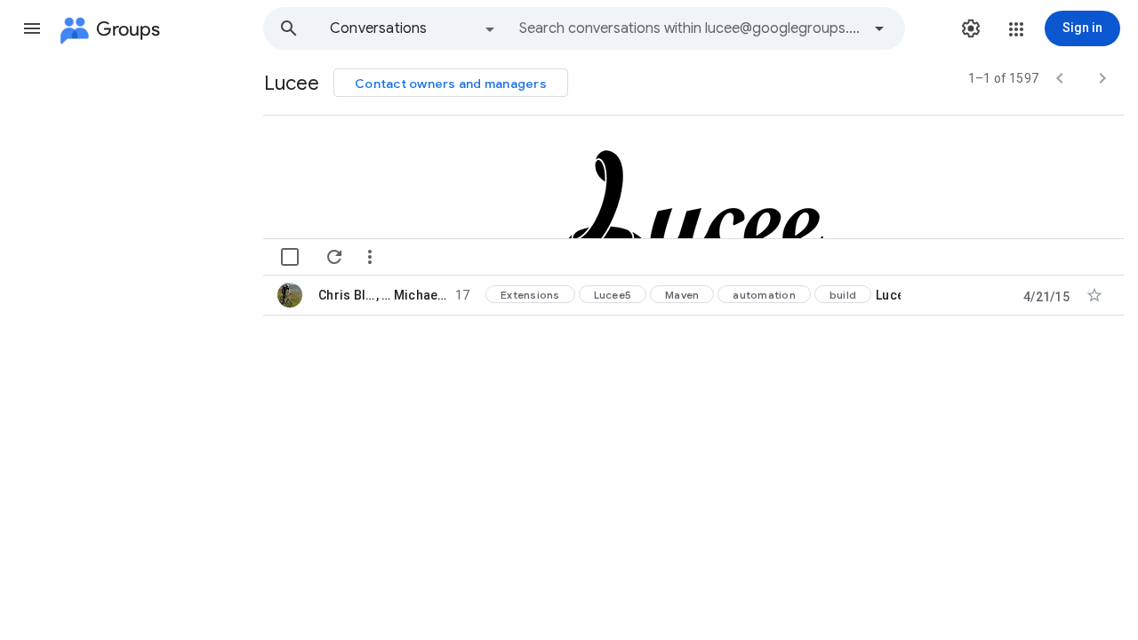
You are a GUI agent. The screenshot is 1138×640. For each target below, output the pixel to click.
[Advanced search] (879, 28)
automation (764, 294)
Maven (682, 294)
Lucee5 (613, 294)
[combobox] (690, 28)
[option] (413, 28)
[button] (32, 28)
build (842, 294)
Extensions (530, 294)
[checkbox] (290, 257)
